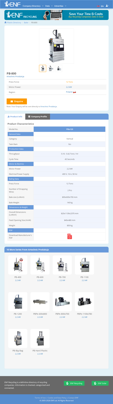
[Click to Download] (69, 238)
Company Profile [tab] (39, 116)
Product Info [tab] (16, 116)
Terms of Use (40, 398)
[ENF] (12, 4)
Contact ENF (73, 398)
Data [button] (47, 6)
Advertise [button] (59, 6)
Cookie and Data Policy (57, 398)
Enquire (18, 101)
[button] (100, 5)
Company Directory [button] (32, 6)
